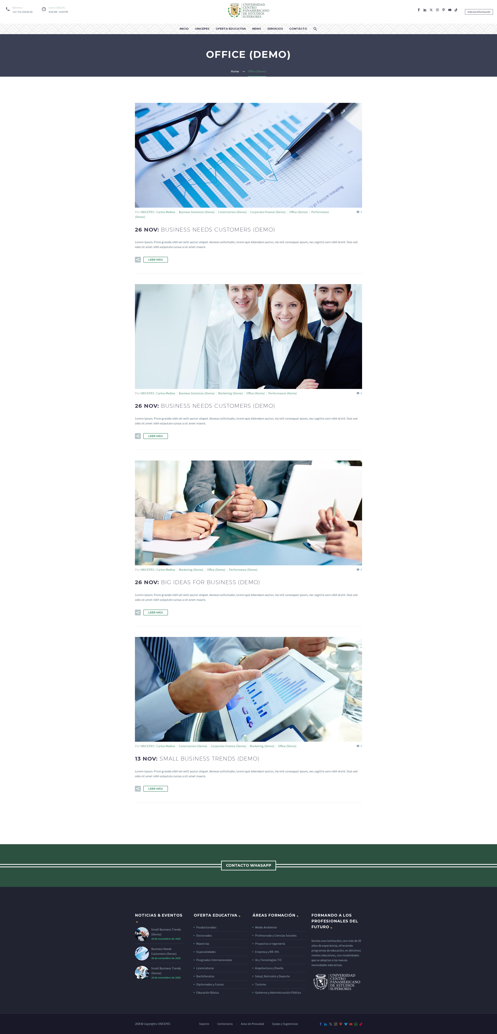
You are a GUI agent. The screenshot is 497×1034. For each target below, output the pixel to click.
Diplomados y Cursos (210, 984)
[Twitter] (330, 1024)
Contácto (298, 28)
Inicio (184, 28)
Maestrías (202, 944)
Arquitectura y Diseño (269, 968)
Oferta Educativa (231, 28)
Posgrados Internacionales (214, 960)
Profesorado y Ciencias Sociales (276, 935)
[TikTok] (360, 1024)
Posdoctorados (206, 927)
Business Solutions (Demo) (197, 212)
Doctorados (204, 935)
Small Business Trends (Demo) (166, 931)
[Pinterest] (340, 1024)
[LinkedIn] (325, 1024)
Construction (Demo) (232, 212)
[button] (479, 12)
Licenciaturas (205, 968)
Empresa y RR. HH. (267, 952)
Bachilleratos (205, 976)
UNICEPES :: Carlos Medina (157, 212)
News (256, 28)
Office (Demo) (298, 212)
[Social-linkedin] (425, 10)
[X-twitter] (431, 10)
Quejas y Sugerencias (285, 1024)
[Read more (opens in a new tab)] (18, 9)
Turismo (260, 984)
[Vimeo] (345, 1024)
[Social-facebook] (419, 10)
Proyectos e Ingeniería (270, 944)
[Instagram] (437, 10)
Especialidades (206, 952)
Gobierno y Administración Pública (278, 992)
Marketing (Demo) (230, 393)
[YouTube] (350, 1024)
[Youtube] (450, 10)
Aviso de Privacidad (252, 1024)
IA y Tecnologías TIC (268, 960)
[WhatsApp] (355, 1024)
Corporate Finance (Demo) (268, 212)
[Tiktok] (456, 10)
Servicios (275, 28)
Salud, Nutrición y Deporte (272, 976)
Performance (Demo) (282, 393)
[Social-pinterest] (444, 10)
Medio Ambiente (266, 927)
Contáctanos (225, 1024)
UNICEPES (202, 28)
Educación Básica (207, 992)
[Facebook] (320, 1024)
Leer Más (155, 259)
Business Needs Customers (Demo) (163, 951)
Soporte (204, 1024)
